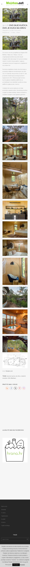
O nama (3, 512)
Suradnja (3, 509)
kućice (9, 376)
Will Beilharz (12, 378)
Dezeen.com (9, 371)
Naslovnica (4, 506)
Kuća (16, 30)
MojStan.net (5, 32)
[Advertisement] (15, 410)
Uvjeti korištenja (5, 525)
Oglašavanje (4, 516)
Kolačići (3, 522)
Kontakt (3, 519)
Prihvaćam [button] (16, 564)
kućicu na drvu (16, 376)
